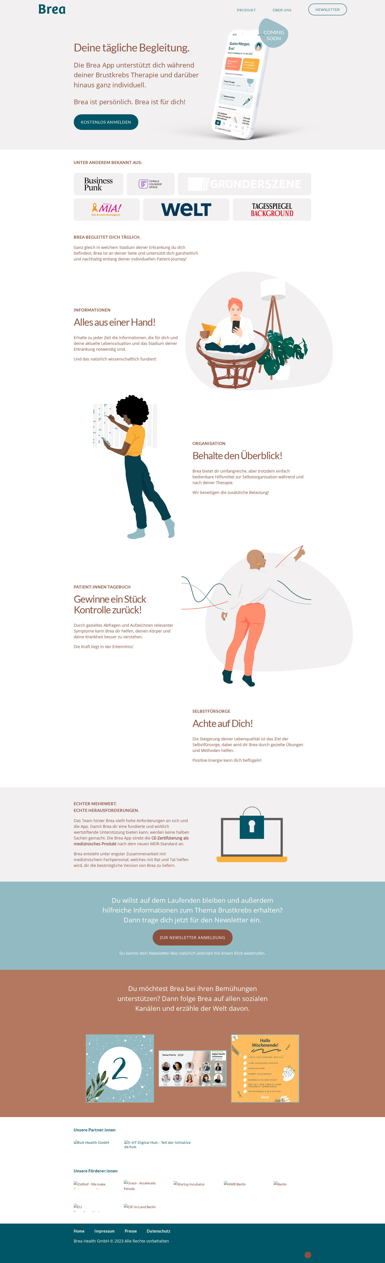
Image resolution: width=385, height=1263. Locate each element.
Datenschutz (158, 1231)
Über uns (282, 10)
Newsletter (327, 9)
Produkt (246, 10)
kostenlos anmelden (106, 122)
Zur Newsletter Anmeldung (192, 937)
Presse (131, 1231)
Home (79, 1231)
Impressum (104, 1231)
